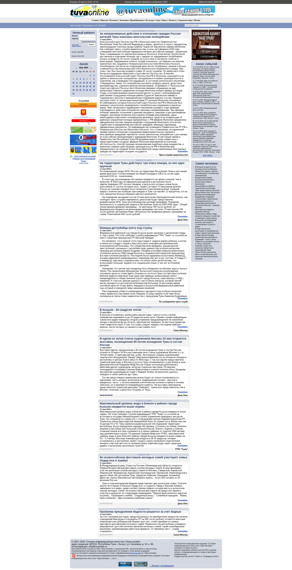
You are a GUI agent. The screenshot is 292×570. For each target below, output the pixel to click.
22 (90, 86)
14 (87, 82)
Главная (95, 20)
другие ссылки (83, 163)
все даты (207, 155)
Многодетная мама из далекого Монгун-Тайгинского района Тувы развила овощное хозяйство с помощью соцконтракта (207, 214)
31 (73, 93)
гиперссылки (135, 553)
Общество (104, 20)
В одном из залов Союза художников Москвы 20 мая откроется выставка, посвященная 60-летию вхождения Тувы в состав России (143, 342)
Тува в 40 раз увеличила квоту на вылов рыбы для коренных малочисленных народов (206, 255)
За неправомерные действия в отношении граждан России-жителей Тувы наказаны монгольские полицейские (140, 35)
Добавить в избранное (152, 2)
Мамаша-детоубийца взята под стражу (126, 227)
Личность (172, 20)
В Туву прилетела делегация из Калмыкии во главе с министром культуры (207, 231)
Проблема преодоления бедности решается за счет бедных (140, 511)
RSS (165, 2)
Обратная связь (206, 2)
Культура (150, 20)
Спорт (158, 20)
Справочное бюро (185, 20)
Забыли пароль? (76, 46)
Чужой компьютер (88, 42)
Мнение (197, 20)
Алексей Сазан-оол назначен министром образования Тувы (204, 248)
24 (73, 90)
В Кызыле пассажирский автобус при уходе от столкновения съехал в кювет (205, 223)
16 (94, 82)
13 (84, 82)
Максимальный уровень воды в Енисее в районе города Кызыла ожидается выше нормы (138, 405)
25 (77, 90)
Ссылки (83, 100)
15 (90, 82)
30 (94, 90)
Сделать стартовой (133, 2)
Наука (164, 20)
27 (84, 90)
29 (90, 90)
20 (84, 86)
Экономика (124, 20)
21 (87, 86)
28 (87, 90)
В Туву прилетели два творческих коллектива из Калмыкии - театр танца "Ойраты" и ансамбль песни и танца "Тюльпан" (207, 239)
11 (77, 82)
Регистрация (75, 44)
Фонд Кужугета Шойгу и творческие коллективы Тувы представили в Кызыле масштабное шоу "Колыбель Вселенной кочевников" (207, 190)
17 (73, 86)
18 (77, 86)
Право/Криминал (137, 20)
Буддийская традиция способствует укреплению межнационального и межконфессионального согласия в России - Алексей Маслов (207, 202)
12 (80, 82)
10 (73, 82)
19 (80, 86)
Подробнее (183, 151)
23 (94, 86)
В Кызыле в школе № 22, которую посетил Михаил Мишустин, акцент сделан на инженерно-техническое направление (207, 171)
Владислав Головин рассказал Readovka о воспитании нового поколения (204, 181)
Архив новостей (77, 56)
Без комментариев (144, 31)
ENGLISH (218, 2)
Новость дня (143, 160)
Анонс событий (77, 52)
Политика (113, 20)
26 (80, 90)
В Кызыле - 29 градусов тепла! (120, 309)
